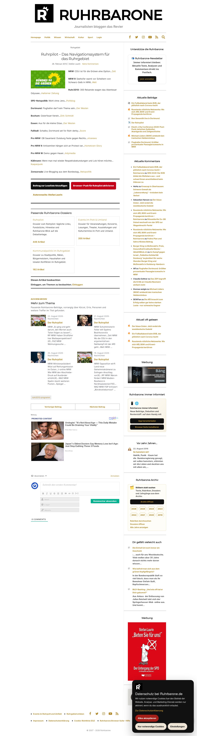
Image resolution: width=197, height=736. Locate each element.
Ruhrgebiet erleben (75, 714)
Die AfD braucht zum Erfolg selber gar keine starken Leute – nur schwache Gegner (148, 302)
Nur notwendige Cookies (151, 726)
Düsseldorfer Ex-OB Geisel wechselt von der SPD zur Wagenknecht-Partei (149, 222)
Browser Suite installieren (147, 427)
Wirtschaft (70, 37)
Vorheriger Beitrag (53, 407)
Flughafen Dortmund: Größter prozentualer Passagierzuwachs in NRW (147, 144)
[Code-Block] (69, 493)
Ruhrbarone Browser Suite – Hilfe (115, 721)
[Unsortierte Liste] (62, 493)
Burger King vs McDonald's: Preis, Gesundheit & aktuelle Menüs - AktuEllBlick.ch (148, 249)
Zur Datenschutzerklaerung (149, 710)
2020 (151, 515)
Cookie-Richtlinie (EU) (84, 721)
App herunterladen (147, 421)
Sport (90, 37)
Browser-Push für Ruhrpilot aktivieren (93, 185)
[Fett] (43, 493)
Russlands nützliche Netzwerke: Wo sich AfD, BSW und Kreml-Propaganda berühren (147, 111)
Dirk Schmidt (67, 115)
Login (99, 37)
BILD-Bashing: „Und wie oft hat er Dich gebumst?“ (148, 591)
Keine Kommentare (90, 64)
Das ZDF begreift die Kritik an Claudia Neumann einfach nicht (149, 282)
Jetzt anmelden (147, 79)
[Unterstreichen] (51, 493)
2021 (142, 515)
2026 (133, 509)
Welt (94, 82)
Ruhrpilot (38, 219)
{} (73, 493)
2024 (151, 509)
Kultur (81, 37)
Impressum (38, 721)
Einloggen (77, 284)
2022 (133, 515)
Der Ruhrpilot (55, 322)
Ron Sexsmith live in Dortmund (145, 118)
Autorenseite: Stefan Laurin (47, 194)
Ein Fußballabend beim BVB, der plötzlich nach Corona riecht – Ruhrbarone (147, 170)
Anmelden (114, 476)
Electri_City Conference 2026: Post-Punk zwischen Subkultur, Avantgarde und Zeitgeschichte (148, 129)
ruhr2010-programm (41, 397)
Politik (47, 37)
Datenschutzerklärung (59, 721)
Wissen (57, 37)
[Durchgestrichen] (54, 493)
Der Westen (82, 108)
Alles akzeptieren (147, 718)
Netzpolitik (86, 171)
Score (83, 130)
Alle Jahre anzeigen (139, 527)
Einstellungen (177, 726)
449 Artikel (39, 242)
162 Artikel (38, 269)
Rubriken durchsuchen (140, 521)
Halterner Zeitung (50, 93)
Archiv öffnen (147, 502)
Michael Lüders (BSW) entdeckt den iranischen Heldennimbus (147, 137)
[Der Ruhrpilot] (38, 320)
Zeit (114, 71)
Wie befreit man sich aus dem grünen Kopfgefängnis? (146, 570)
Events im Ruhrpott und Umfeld (47, 714)
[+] (77, 493)
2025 (142, 509)
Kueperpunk (37, 164)
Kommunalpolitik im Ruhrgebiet (51, 250)
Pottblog (70, 100)
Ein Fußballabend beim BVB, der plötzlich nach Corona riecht (146, 104)
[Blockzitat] (66, 493)
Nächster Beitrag (97, 407)
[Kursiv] (47, 493)
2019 (160, 515)
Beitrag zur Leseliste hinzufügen (50, 185)
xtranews (92, 138)
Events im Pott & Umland (92, 219)
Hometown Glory (93, 145)
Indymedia (70, 153)
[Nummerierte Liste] (58, 493)
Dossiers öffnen (137, 524)
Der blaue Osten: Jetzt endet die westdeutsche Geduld (147, 203)
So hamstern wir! (141, 452)
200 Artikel (84, 238)
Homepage (36, 37)
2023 (160, 509)
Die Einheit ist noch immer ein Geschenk (146, 549)
